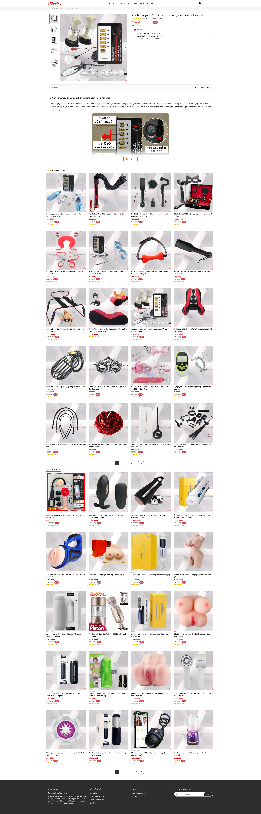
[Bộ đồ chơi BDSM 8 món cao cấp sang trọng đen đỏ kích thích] (193, 192)
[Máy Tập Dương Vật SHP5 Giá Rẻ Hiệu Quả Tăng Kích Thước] (66, 492)
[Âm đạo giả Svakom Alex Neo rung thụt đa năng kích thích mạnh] (108, 729)
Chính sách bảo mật (97, 800)
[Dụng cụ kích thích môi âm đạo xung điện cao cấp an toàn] (193, 365)
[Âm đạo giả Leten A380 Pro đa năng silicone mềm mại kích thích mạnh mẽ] (193, 492)
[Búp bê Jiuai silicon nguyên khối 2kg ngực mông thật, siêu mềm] (193, 611)
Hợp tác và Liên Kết (139, 793)
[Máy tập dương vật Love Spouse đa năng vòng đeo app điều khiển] (151, 729)
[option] (53, 19)
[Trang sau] (142, 463)
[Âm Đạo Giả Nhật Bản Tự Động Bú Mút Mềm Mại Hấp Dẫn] (108, 611)
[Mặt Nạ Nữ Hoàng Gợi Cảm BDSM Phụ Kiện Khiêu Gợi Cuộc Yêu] (108, 365)
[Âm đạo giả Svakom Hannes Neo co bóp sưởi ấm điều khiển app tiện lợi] (66, 670)
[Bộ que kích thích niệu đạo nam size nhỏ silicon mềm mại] (66, 423)
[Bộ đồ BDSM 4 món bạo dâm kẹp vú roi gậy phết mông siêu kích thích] (151, 192)
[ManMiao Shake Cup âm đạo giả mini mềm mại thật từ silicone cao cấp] (108, 670)
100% (202, 88)
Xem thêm (130, 159)
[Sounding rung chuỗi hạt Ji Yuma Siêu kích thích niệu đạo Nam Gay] (151, 423)
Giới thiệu (93, 793)
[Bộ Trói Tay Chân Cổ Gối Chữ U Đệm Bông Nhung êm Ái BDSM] (66, 250)
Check (208, 794)
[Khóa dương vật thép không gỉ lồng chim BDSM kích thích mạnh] (66, 365)
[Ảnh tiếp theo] (54, 65)
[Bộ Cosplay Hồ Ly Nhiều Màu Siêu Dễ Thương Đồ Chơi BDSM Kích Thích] (151, 365)
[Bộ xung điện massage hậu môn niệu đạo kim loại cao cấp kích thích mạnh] (108, 250)
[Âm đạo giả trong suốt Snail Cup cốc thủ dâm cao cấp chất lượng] (193, 729)
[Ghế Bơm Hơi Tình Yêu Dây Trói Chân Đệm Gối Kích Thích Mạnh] (193, 307)
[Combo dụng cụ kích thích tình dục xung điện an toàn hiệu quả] (93, 47)
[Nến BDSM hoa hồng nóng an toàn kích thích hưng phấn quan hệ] (108, 423)
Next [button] (125, 47)
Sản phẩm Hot (137, 796)
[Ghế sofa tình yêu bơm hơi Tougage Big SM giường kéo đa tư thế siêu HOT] (108, 307)
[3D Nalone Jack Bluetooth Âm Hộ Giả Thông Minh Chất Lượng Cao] (151, 492)
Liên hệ (92, 803)
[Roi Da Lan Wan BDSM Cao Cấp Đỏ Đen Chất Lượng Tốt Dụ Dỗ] (108, 192)
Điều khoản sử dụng (97, 796)
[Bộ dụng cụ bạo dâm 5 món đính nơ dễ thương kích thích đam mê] (193, 423)
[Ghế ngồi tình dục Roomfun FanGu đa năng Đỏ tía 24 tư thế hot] (66, 307)
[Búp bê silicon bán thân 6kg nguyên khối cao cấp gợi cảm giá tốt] (193, 551)
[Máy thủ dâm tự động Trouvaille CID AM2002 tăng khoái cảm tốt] (193, 670)
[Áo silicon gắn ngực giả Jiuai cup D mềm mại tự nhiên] (108, 551)
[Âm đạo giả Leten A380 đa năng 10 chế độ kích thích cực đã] (151, 611)
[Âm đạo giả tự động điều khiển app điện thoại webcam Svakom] (66, 611)
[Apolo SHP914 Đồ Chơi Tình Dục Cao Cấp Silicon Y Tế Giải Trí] (66, 551)
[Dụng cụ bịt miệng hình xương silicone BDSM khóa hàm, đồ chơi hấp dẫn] (151, 250)
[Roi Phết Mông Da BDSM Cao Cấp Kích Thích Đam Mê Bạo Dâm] (193, 250)
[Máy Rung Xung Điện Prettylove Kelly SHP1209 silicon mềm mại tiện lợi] (108, 492)
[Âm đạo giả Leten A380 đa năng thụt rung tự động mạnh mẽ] (151, 551)
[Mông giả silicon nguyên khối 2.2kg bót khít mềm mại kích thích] (151, 670)
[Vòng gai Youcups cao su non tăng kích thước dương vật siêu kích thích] (66, 729)
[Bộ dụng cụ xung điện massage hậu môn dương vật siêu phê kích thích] (66, 192)
